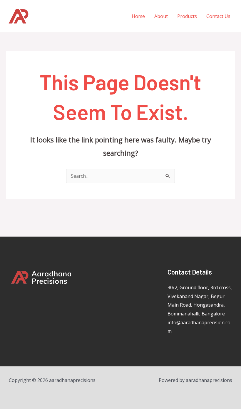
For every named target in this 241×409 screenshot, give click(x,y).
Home (138, 16)
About (161, 16)
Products (187, 16)
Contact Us (218, 16)
